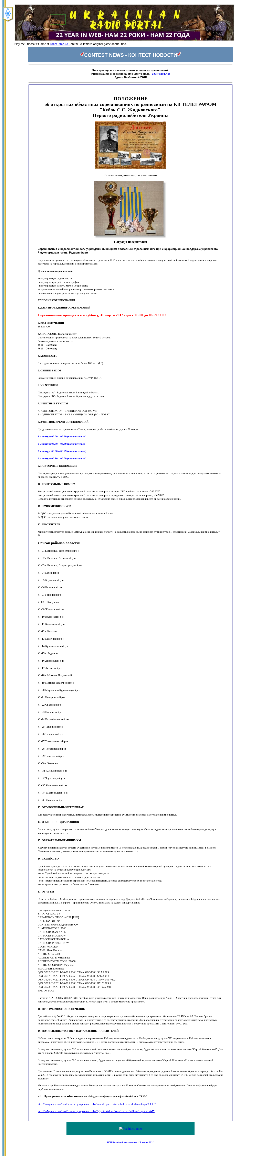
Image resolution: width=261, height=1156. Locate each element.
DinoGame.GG (60, 44)
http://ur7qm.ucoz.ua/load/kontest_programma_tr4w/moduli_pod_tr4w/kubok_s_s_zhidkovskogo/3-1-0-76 (97, 1104)
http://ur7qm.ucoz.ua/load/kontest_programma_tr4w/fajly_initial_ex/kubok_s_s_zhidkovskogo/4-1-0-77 (96, 1111)
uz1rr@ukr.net (161, 73)
